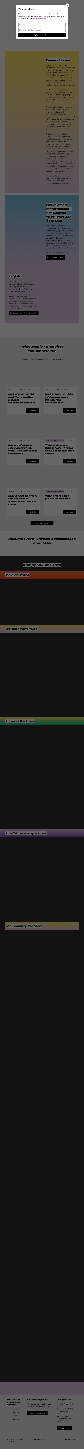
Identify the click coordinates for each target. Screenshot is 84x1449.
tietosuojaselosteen (39, 18)
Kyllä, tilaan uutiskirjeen (42, 35)
